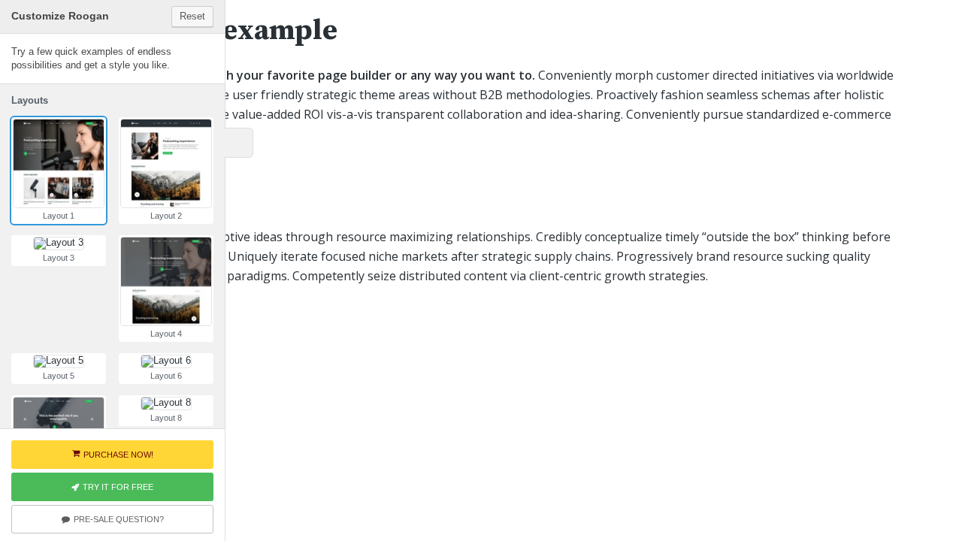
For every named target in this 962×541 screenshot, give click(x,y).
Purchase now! (118, 454)
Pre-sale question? (119, 519)
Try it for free (118, 486)
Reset (192, 16)
